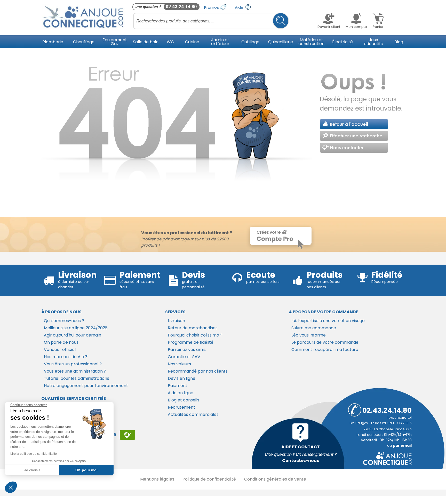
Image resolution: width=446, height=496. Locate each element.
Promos (212, 7)
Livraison (176, 321)
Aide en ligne (180, 393)
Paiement (177, 386)
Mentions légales (157, 479)
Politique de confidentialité (209, 479)
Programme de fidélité (190, 342)
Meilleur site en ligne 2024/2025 (76, 328)
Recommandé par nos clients (198, 371)
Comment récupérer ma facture (324, 349)
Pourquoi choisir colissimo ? (195, 335)
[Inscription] (127, 435)
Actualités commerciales (193, 414)
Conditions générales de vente (275, 479)
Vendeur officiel (60, 349)
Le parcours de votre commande (325, 342)
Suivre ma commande (313, 328)
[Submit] (281, 21)
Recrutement (181, 407)
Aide (239, 7)
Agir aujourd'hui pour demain (72, 335)
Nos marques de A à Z (65, 357)
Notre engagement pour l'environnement (86, 386)
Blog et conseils (183, 400)
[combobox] (211, 21)
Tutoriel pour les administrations (76, 378)
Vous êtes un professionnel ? (73, 364)
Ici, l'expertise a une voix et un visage (328, 321)
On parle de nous (61, 342)
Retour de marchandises (193, 328)
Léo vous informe (308, 335)
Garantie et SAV (184, 357)
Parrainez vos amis (187, 349)
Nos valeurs (179, 364)
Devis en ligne (181, 378)
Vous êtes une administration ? (75, 371)
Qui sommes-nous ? (64, 321)
